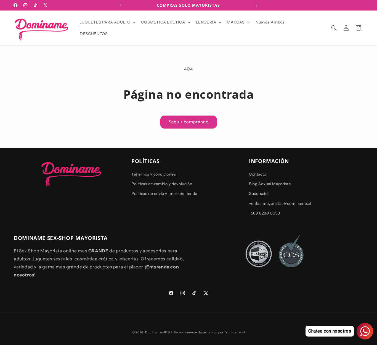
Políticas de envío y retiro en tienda (164, 193)
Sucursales (259, 193)
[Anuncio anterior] (121, 5)
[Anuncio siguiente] (256, 5)
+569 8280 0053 (264, 213)
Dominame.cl (234, 332)
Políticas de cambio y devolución (161, 183)
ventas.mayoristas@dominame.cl (280, 203)
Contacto (257, 174)
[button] (107, 22)
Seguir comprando (189, 121)
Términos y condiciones (153, 174)
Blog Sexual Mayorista (270, 183)
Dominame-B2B (157, 332)
